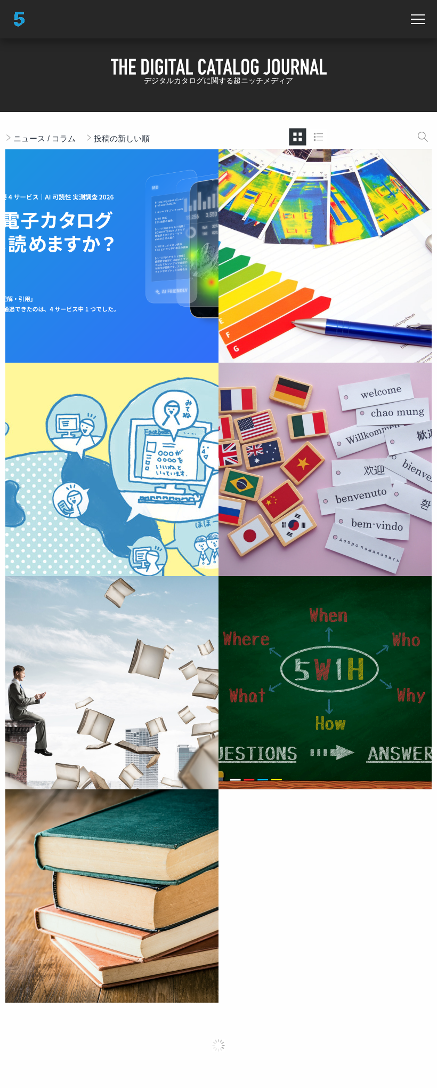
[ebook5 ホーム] (19, 19)
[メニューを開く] (418, 19)
